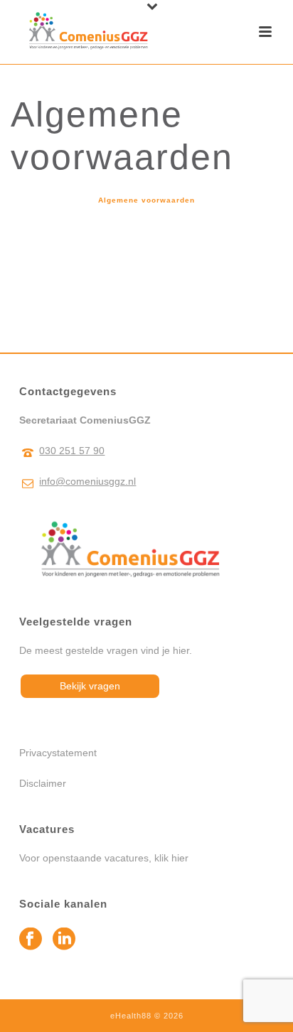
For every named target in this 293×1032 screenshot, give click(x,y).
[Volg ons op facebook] (30, 940)
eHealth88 (130, 1015)
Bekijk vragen (90, 686)
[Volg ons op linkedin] (64, 940)
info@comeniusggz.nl (87, 481)
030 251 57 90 (72, 450)
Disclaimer (42, 783)
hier (179, 858)
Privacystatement (58, 752)
